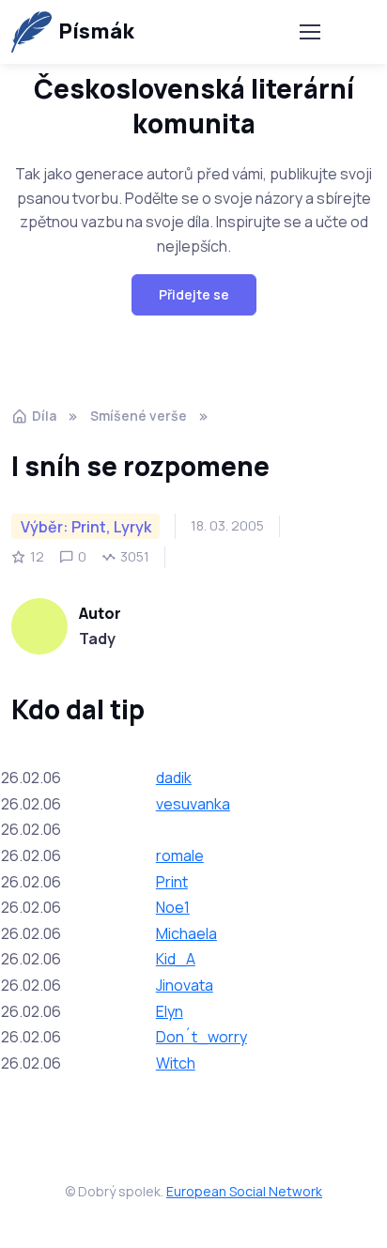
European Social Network (244, 1191)
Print (172, 881)
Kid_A (175, 958)
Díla (44, 415)
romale (180, 855)
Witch (175, 1063)
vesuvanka (193, 803)
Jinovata (184, 985)
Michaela (186, 933)
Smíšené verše (138, 415)
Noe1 (173, 907)
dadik (174, 777)
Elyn (169, 1011)
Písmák (96, 31)
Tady (97, 638)
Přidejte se (194, 294)
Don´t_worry (201, 1036)
